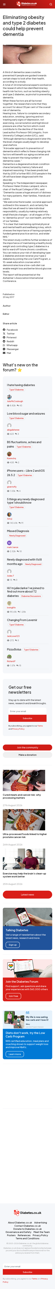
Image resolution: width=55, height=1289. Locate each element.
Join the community (27, 747)
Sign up (13, 944)
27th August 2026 (12, 805)
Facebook (12, 329)
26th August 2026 (12, 844)
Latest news (27, 894)
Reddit (10, 341)
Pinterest (12, 337)
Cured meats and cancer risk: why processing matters (22, 796)
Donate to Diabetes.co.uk (27, 1228)
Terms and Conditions (27, 1238)
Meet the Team (42, 1231)
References (24, 1235)
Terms (40, 726)
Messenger (13, 349)
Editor (6, 314)
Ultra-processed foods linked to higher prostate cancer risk (25, 836)
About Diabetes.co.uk (20, 1222)
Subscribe (27, 718)
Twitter (11, 333)
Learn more (15, 1054)
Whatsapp (11, 345)
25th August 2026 (12, 883)
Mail (9, 352)
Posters (11, 1235)
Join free (13, 996)
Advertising (40, 1222)
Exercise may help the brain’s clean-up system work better (24, 875)
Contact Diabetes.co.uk (27, 1225)
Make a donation (28, 754)
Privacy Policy (18, 729)
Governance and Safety (18, 1231)
